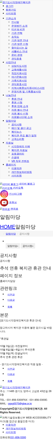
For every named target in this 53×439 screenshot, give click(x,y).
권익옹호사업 (19, 84)
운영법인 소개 (19, 25)
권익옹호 (16, 58)
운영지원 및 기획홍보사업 (26, 91)
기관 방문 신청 (19, 44)
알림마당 (11, 120)
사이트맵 (11, 13)
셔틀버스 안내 (19, 51)
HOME (7, 226)
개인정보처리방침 (21, 172)
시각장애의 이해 (20, 146)
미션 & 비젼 (18, 29)
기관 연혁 (16, 33)
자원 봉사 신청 (19, 113)
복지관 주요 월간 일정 (23, 135)
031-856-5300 (18, 437)
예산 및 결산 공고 (21, 128)
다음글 (11, 300)
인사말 (15, 22)
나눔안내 (11, 95)
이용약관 (16, 168)
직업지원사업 (19, 73)
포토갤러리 (17, 153)
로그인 (9, 6)
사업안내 (11, 62)
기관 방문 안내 (19, 40)
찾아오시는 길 (19, 47)
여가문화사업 (19, 77)
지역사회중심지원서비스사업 (28, 88)
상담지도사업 (19, 66)
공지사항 (16, 124)
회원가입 (11, 9)
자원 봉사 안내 (19, 110)
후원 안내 (16, 99)
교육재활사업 (19, 69)
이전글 (11, 294)
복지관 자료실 (19, 150)
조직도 (15, 36)
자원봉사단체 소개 (22, 117)
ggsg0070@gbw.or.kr (20, 403)
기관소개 (11, 18)
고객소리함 (17, 139)
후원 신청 (16, 102)
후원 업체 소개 (19, 106)
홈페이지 (11, 164)
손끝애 (15, 157)
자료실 (9, 142)
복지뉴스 (16, 131)
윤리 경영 (16, 55)
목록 (9, 306)
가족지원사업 (19, 80)
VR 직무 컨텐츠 (20, 161)
